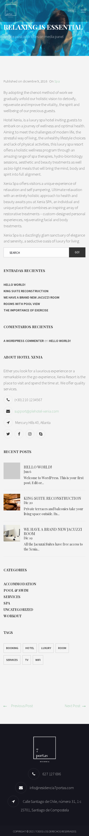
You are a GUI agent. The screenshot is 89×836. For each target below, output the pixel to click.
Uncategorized (18, 609)
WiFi (38, 660)
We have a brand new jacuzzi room (31, 297)
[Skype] (41, 433)
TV (26, 660)
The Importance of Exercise (26, 310)
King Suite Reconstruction (26, 291)
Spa (57, 81)
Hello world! (14, 284)
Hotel (29, 648)
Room (62, 648)
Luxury (46, 648)
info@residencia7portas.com (52, 787)
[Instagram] (30, 433)
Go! (77, 252)
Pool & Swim (16, 590)
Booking (12, 648)
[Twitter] (9, 433)
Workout (13, 616)
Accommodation (20, 584)
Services (12, 597)
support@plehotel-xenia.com (36, 411)
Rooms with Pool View (22, 304)
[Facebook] (19, 433)
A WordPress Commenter (24, 341)
